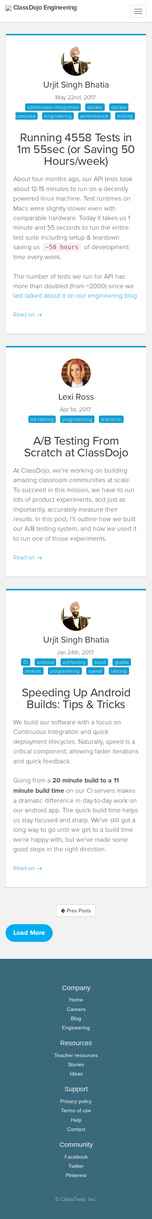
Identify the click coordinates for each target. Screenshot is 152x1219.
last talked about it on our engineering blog (75, 295)
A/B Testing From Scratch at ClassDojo (76, 446)
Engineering (76, 1028)
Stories (76, 1064)
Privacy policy (76, 1101)
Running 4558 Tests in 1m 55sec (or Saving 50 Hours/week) (76, 148)
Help (76, 1120)
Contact (76, 1129)
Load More (29, 932)
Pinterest (76, 1175)
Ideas (76, 1074)
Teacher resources (76, 1055)
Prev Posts (78, 910)
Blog (76, 1018)
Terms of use (76, 1110)
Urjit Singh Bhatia (76, 84)
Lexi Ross (76, 396)
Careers (76, 1009)
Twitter (76, 1166)
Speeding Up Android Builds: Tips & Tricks (76, 697)
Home (76, 1000)
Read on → (27, 314)
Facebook (76, 1157)
